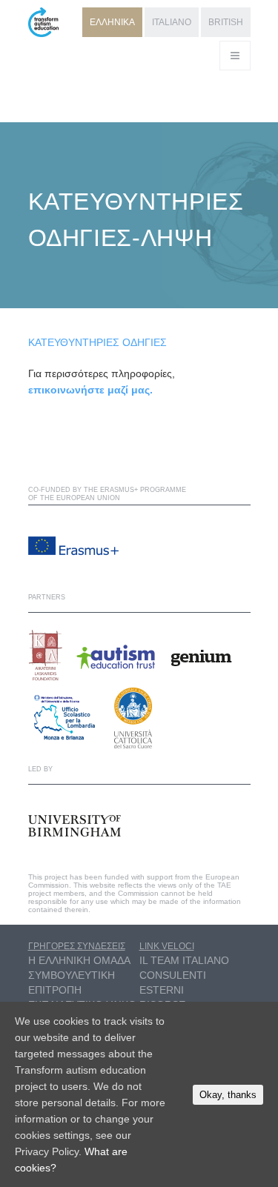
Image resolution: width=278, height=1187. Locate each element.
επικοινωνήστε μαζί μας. (90, 390)
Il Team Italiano (184, 960)
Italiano (171, 22)
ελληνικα (112, 22)
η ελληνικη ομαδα (79, 960)
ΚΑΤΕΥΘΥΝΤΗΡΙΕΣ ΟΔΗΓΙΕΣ (97, 342)
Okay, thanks (228, 1094)
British (225, 22)
